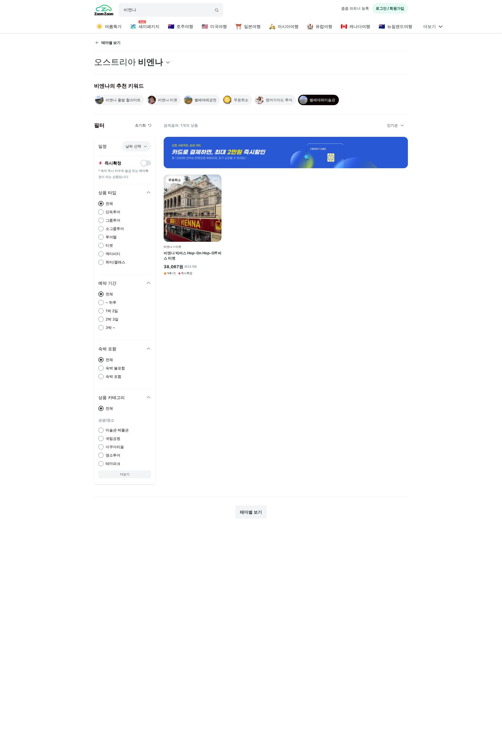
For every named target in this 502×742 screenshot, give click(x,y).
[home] (103, 10)
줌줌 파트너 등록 (355, 8)
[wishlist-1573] (215, 180)
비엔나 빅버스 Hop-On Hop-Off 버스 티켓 (192, 255)
